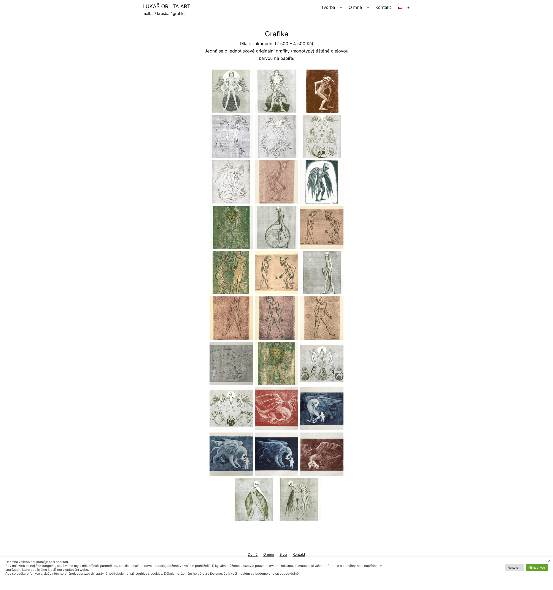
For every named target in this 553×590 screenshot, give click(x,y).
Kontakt (383, 7)
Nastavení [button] (514, 567)
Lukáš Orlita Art (166, 6)
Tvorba (328, 7)
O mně (355, 7)
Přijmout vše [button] (536, 567)
